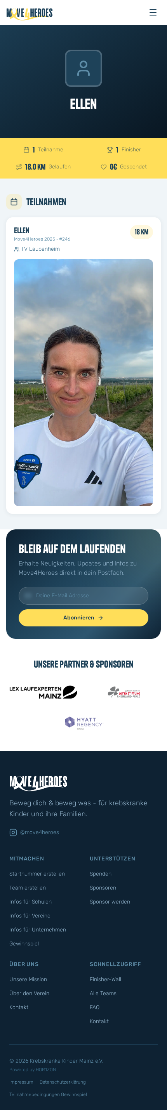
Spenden (100, 874)
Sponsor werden (110, 901)
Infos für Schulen (30, 901)
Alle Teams (103, 993)
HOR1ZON (46, 1069)
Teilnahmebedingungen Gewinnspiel (48, 1094)
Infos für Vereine (29, 915)
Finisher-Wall (105, 979)
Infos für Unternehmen (37, 929)
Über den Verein (29, 993)
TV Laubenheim (40, 249)
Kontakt (18, 1007)
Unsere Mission (28, 979)
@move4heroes (39, 832)
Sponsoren (103, 888)
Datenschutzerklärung (63, 1082)
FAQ (94, 1007)
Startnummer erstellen (37, 874)
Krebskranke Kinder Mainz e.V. (66, 1061)
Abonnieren (78, 617)
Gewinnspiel (24, 943)
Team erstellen (27, 888)
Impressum (21, 1082)
